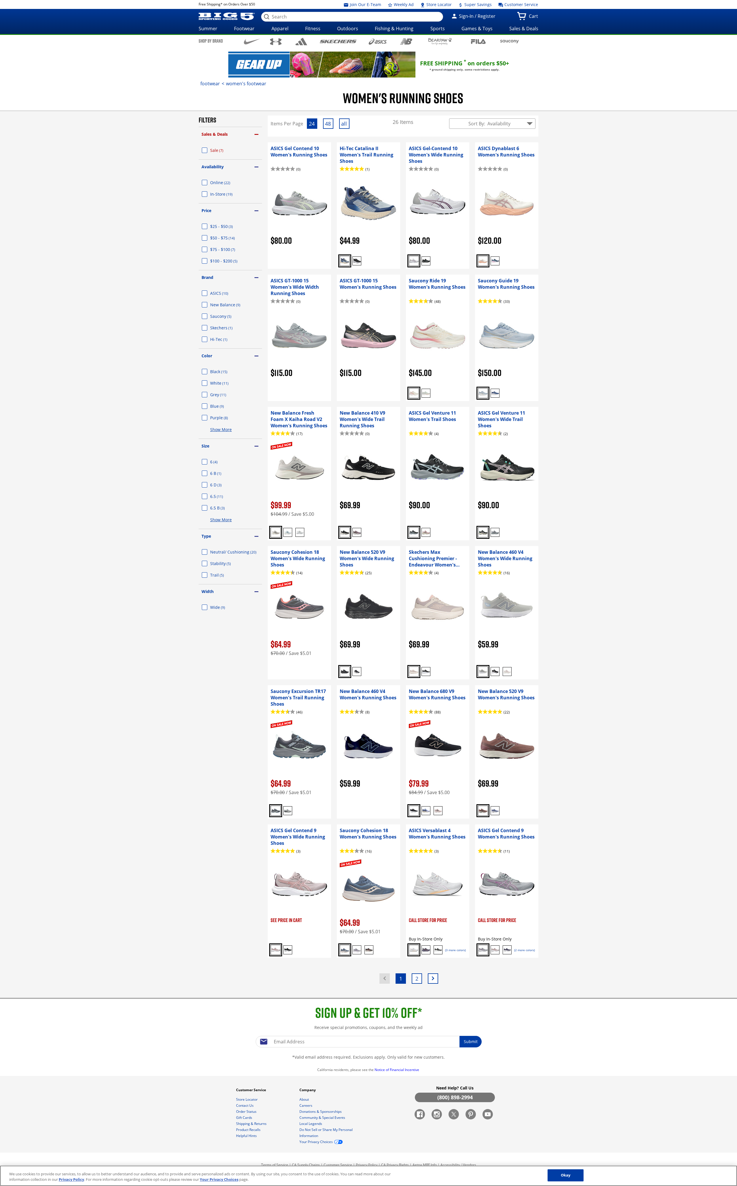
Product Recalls (248, 1129)
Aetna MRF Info (425, 1164)
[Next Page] (433, 978)
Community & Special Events (322, 1117)
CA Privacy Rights (395, 1164)
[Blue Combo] (495, 261)
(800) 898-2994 (455, 1097)
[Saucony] (509, 41)
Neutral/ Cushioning (236, 552)
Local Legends (311, 1123)
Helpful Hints (247, 1135)
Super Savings (477, 4)
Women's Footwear (246, 83)
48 (329, 124)
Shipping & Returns (251, 1123)
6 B (222, 473)
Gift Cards (244, 1117)
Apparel (279, 28)
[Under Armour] (276, 41)
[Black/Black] (426, 261)
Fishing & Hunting (394, 28)
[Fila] (478, 41)
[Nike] (252, 41)
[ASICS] (378, 41)
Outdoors (347, 28)
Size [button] (205, 446)
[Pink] (426, 532)
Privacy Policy (366, 1164)
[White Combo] (414, 261)
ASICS (226, 293)
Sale (223, 150)
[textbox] (368, 1041)
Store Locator (438, 4)
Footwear (244, 28)
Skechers (228, 328)
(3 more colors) (455, 950)
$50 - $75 (229, 238)
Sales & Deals (523, 28)
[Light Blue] (483, 393)
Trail (224, 575)
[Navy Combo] (345, 261)
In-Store (228, 194)
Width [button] (208, 591)
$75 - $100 (229, 249)
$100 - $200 (230, 261)
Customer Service (520, 4)
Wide (224, 607)
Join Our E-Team (365, 4)
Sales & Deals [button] (215, 134)
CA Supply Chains (306, 1164)
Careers (306, 1105)
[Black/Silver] (438, 950)
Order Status (246, 1111)
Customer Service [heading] (251, 1089)
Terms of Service (274, 1164)
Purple (226, 417)
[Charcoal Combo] (276, 811)
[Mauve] (357, 532)
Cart (535, 18)
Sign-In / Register (476, 16)
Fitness (312, 28)
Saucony (227, 316)
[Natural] (414, 671)
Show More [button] (221, 429)
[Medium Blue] (495, 811)
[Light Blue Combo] (288, 532)
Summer (208, 28)
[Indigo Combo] (507, 950)
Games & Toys (477, 28)
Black (225, 371)
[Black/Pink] (369, 950)
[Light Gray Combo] (288, 811)
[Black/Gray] (414, 532)
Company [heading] (308, 1089)
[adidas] (301, 41)
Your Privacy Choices (219, 1179)
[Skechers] (338, 41)
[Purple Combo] (426, 950)
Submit (471, 1041)
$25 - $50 (228, 226)
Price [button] (206, 210)
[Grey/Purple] (495, 532)
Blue (224, 406)
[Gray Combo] (276, 532)
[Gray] (483, 671)
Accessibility (450, 1164)
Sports (437, 28)
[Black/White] (357, 261)
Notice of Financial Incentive (397, 1069)
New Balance (232, 304)
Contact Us (245, 1105)
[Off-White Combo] (483, 261)
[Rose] (495, 950)
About (304, 1099)
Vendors (469, 1164)
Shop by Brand (211, 41)
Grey (225, 394)
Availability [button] (213, 166)
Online (227, 182)
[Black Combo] (483, 532)
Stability (227, 563)
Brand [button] (207, 277)
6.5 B (224, 508)
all (345, 124)
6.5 (223, 496)
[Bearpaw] (440, 41)
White (226, 383)
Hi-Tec (225, 339)
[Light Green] (426, 393)
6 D (222, 485)
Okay (566, 1175)
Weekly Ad (403, 4)
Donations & (320, 1111)
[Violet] (426, 811)
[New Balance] (406, 41)
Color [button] (207, 355)
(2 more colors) (524, 950)
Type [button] (206, 536)
